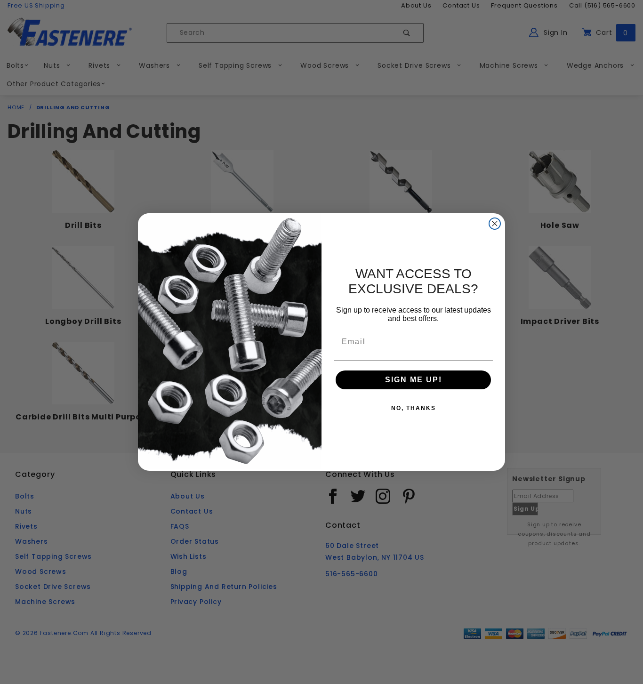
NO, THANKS (413, 408)
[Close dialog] (494, 223)
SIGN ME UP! (413, 380)
